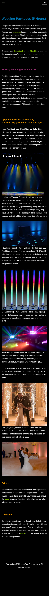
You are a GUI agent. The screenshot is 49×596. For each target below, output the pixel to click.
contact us (17, 32)
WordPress (22, 594)
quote (7, 499)
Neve (4, 594)
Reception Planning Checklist (25, 51)
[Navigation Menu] (44, 2)
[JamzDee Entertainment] (4, 2)
